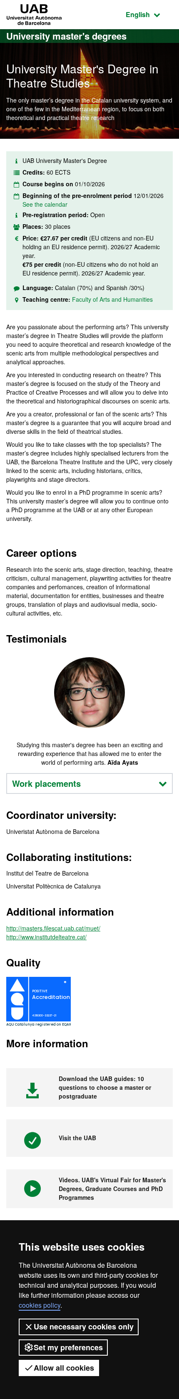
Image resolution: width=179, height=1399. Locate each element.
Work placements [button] (46, 783)
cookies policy (39, 1305)
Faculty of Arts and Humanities (112, 299)
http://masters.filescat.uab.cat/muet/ (53, 928)
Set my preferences (68, 1347)
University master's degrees (66, 36)
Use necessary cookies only (84, 1326)
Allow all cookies (64, 1367)
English (149, 14)
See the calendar (44, 204)
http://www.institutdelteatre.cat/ (46, 937)
